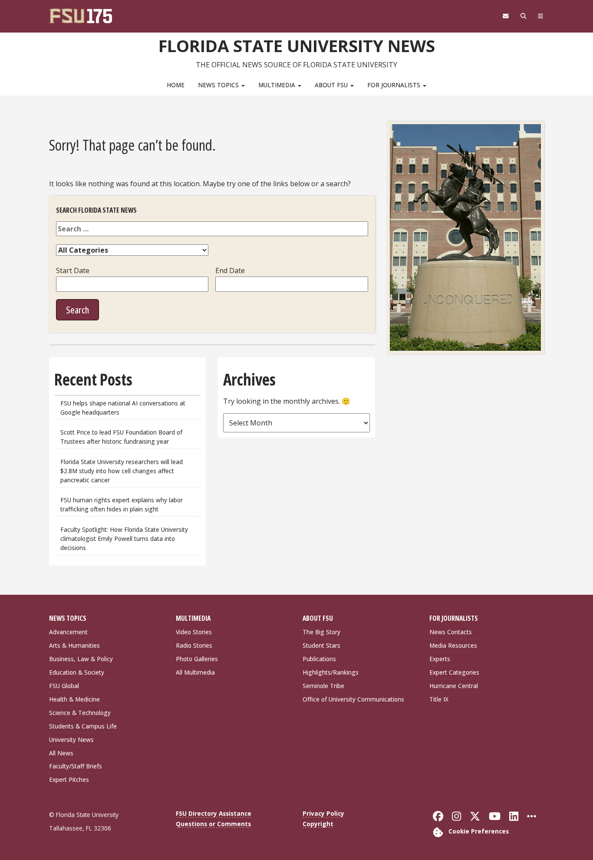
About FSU (332, 85)
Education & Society (76, 672)
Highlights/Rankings (331, 672)
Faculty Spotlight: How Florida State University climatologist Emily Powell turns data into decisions (124, 538)
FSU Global (64, 686)
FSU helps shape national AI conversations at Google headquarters (122, 407)
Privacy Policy (323, 813)
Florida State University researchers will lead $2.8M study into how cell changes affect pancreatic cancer (121, 471)
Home (175, 85)
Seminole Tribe (323, 686)
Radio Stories (194, 645)
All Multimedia (195, 672)
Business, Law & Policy (81, 659)
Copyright (318, 824)
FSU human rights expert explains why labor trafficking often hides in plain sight (121, 504)
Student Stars (321, 645)
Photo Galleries (197, 659)
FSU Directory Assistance (213, 813)
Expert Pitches (69, 779)
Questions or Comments (213, 824)
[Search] (523, 16)
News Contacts (450, 632)
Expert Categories (454, 672)
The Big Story (321, 632)
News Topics (219, 85)
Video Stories (194, 632)
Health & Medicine (74, 699)
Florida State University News (296, 45)
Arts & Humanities (74, 645)
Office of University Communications (353, 699)
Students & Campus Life (83, 726)
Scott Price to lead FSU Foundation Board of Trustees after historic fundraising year (121, 436)
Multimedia (277, 85)
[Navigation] (540, 16)
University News (71, 739)
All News (61, 753)
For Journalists (394, 85)
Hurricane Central (453, 686)
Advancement (68, 632)
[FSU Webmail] (505, 16)
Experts (439, 659)
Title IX (438, 699)
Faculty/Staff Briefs (75, 766)
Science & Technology (80, 712)
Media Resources (453, 645)
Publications (319, 659)
